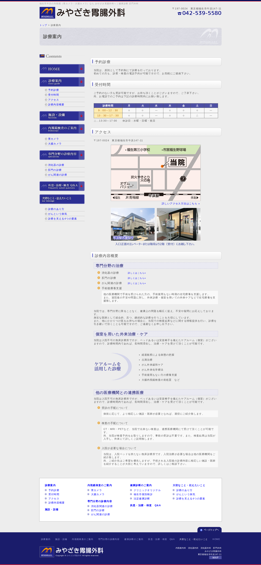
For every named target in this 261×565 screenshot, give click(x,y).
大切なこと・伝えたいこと (189, 485)
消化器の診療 (56, 165)
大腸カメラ (55, 143)
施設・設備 (52, 509)
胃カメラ (53, 138)
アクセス (53, 99)
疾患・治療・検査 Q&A (145, 505)
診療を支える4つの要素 (62, 218)
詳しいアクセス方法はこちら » (181, 203)
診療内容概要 (56, 104)
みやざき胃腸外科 (74, 555)
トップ (43, 25)
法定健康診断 (142, 498)
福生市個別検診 (143, 494)
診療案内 (50, 485)
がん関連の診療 (57, 174)
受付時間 (53, 94)
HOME (216, 539)
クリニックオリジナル (147, 490)
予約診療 (53, 90)
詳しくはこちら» (137, 273)
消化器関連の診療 (102, 506)
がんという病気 (57, 213)
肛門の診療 (55, 169)
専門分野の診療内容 (100, 501)
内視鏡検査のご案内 (100, 485)
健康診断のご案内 (141, 485)
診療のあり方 (56, 209)
